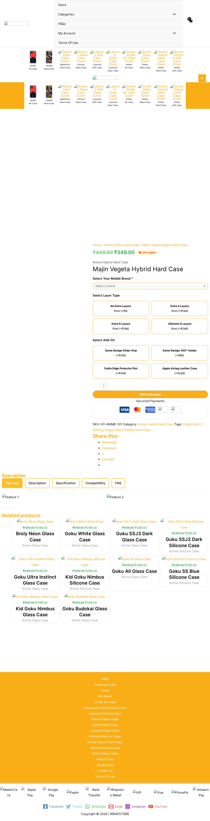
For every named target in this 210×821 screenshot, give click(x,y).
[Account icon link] (200, 24)
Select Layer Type (106, 295)
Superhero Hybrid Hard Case (105, 708)
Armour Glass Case (105, 719)
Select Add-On (104, 340)
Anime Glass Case (105, 753)
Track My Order (105, 685)
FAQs (105, 679)
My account (105, 765)
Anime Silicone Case (105, 748)
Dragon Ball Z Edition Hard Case (127, 430)
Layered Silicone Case (105, 713)
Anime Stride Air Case (105, 736)
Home (97, 245)
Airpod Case (105, 759)
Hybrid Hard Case (105, 725)
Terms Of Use (105, 776)
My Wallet (105, 696)
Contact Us (105, 771)
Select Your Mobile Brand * (113, 278)
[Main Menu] (202, 78)
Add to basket (150, 394)
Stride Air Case (105, 702)
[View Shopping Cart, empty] (190, 24)
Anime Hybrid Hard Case (122, 245)
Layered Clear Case (105, 731)
